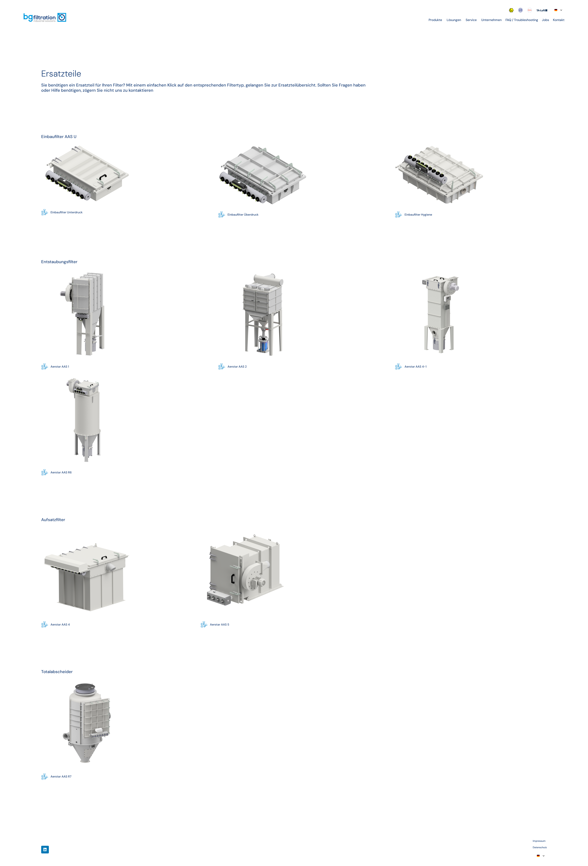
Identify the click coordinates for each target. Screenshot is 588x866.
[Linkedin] (45, 849)
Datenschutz (540, 847)
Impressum (539, 841)
